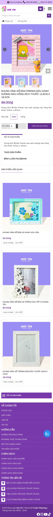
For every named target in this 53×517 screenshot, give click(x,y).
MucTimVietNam (16, 2)
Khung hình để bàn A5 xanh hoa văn (21, 232)
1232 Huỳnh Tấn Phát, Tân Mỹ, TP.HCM (22, 488)
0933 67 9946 (46, 2)
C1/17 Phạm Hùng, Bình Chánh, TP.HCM (23, 499)
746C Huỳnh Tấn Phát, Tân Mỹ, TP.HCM (22, 494)
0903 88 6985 (31, 2)
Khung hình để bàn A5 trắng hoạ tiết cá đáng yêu (25, 303)
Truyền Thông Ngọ (40, 508)
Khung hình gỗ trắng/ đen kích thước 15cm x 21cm (25, 372)
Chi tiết (19, 243)
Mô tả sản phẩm (12, 137)
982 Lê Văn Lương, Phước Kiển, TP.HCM (23, 483)
